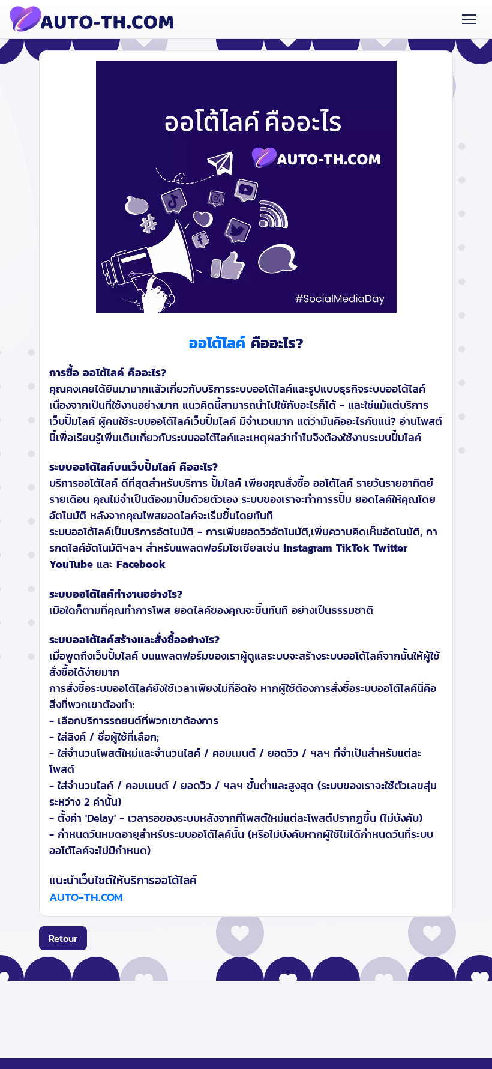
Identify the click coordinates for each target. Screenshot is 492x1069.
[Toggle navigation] (469, 19)
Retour (63, 938)
